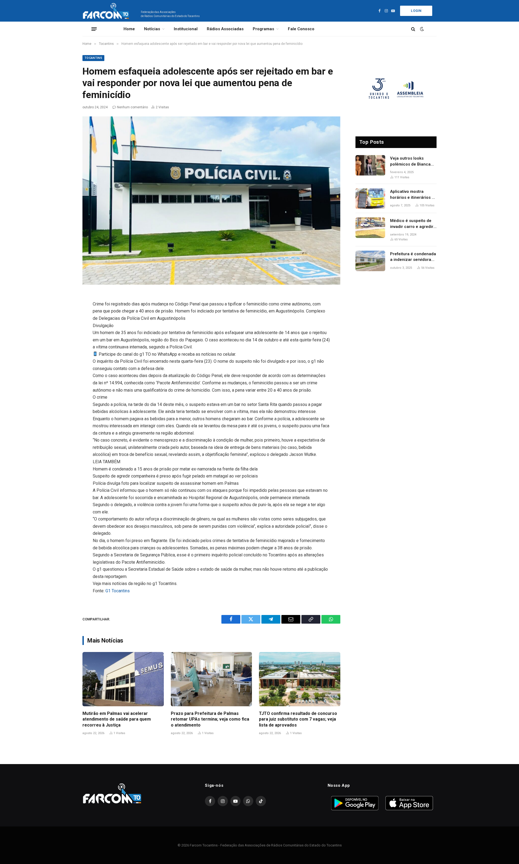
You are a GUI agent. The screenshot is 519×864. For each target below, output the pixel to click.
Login (416, 11)
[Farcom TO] (106, 11)
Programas (263, 28)
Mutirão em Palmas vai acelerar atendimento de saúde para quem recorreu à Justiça (116, 719)
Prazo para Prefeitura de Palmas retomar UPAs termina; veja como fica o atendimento (210, 719)
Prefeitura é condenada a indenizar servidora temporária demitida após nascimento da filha (413, 257)
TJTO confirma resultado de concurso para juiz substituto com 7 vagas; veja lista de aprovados (298, 719)
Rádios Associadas (225, 28)
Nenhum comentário (132, 107)
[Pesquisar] (413, 29)
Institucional (186, 28)
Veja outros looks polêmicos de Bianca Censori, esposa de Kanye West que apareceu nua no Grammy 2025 (410, 161)
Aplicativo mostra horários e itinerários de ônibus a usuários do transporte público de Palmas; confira (413, 194)
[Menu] (94, 28)
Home (129, 28)
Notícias (152, 28)
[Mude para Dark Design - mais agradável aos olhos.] (421, 29)
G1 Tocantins (117, 590)
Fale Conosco (301, 28)
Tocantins (93, 58)
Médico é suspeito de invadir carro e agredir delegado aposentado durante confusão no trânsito (411, 224)
